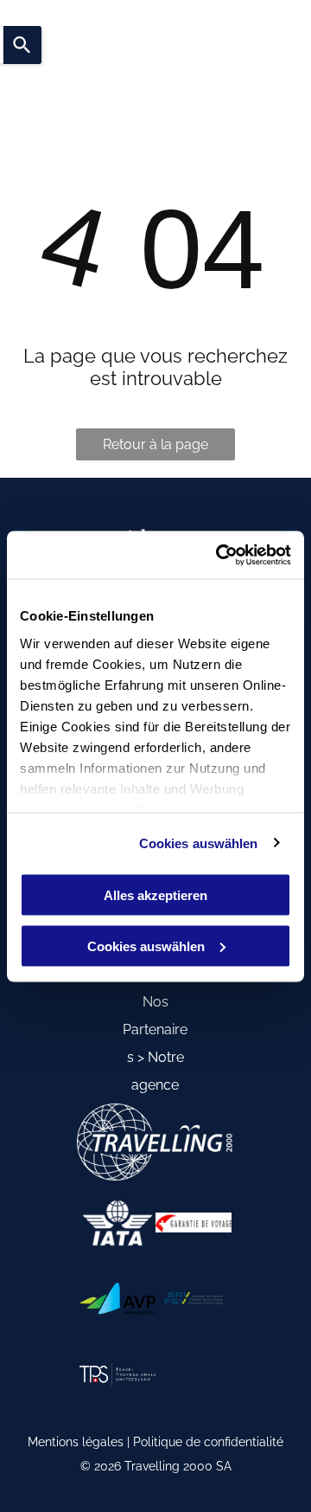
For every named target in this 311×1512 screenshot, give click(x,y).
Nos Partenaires (155, 1029)
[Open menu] (243, 45)
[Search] (22, 45)
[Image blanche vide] (117, 1223)
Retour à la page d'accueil (155, 448)
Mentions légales (76, 1442)
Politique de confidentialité (208, 1442)
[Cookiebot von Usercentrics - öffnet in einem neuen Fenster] (219, 555)
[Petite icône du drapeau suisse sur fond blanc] (117, 1374)
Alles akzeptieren (155, 895)
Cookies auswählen (198, 842)
